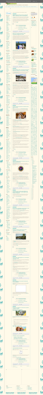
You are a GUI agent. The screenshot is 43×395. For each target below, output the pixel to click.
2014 (32, 194)
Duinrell (31, 101)
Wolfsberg (33, 153)
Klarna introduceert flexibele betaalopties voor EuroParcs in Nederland (34, 66)
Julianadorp (32, 114)
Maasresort (32, 122)
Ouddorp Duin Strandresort (7, 92)
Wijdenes (7, 82)
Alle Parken (8, 161)
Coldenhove (36, 98)
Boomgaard (32, 92)
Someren (33, 138)
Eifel (6, 184)
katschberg (35, 115)
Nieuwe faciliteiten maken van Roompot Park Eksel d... (34, 169)
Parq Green (32, 130)
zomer (36, 154)
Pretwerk (17, 295)
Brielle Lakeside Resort (8, 86)
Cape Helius (7, 87)
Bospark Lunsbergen (8, 43)
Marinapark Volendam (34, 123)
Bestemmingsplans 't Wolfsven (35, 59)
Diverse (33, 100)
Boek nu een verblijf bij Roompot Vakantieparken (21, 97)
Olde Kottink (7, 100)
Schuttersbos (32, 137)
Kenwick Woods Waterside (7, 201)
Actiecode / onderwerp (8, 20)
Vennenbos (7, 71)
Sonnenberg (35, 138)
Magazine (33, 122)
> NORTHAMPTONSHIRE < (8, 206)
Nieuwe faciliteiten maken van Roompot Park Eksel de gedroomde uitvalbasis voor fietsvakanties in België (21, 70)
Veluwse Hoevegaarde (34, 145)
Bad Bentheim (34, 89)
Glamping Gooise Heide (8, 78)
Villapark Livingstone (8, 155)
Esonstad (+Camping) (8, 55)
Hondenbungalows (8, 36)
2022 (32, 188)
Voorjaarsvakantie (8, 24)
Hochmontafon (8, 228)
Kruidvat (34, 117)
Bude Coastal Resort (8, 196)
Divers (14, 278)
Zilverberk (35, 154)
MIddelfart (7, 173)
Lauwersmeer (15, 158)
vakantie (31, 143)
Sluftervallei (15, 364)
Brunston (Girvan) (8, 216)
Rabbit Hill (7, 238)
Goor (36, 106)
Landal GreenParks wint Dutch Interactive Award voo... (34, 172)
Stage (36, 139)
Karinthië (7, 222)
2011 (32, 196)
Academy (33, 86)
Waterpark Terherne (8, 58)
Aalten (31, 86)
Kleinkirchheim (36, 116)
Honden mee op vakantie (7, 19)
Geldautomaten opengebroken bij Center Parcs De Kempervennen (34, 21)
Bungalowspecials (25, 63)
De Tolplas (7, 97)
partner (34, 130)
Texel (16, 364)
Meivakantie (7, 27)
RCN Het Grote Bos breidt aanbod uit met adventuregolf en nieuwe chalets (34, 70)
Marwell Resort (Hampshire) (7, 218)
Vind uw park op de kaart (20, 29)
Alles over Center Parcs (30, 387)
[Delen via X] (20, 66)
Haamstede (36, 108)
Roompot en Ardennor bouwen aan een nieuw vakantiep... (34, 176)
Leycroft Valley (7, 199)
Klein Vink (7, 109)
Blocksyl (36, 91)
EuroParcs (21, 6)
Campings (7, 30)
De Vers (35, 99)
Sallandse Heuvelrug (8, 101)
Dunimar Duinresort (8, 88)
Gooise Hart (33, 106)
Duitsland (33, 101)
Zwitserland (32, 155)
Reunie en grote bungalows (7, 38)
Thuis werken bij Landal (8, 31)
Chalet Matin (8, 227)
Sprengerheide (34, 139)
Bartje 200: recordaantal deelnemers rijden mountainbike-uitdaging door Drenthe (19, 34)
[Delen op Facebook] (21, 66)
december (33, 160)
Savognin (31, 136)
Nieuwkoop (32, 126)
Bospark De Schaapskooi (7, 117)
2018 (32, 191)
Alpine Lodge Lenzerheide (8, 233)
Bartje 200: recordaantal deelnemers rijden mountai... (34, 167)
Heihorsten (7, 68)
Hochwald (36, 111)
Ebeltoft (7, 171)
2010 (32, 197)
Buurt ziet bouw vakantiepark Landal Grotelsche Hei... (34, 174)
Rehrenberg (36, 132)
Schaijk (36, 136)
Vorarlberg (7, 226)
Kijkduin (7, 90)
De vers (34, 99)
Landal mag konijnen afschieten (17, 348)
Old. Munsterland (7, 191)
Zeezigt (33, 154)
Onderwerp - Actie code (33, 6)
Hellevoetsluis (36, 110)
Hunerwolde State (8, 45)
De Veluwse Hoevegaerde (7, 120)
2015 (32, 193)
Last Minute (7, 23)
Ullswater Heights (8, 211)
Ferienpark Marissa (8, 180)
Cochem (33, 98)
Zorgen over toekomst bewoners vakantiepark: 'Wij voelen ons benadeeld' (34, 65)
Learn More (34, 1)
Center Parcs (13, 6)
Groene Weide (35, 107)
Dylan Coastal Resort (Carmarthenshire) (8, 215)
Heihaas (34, 109)
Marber (35, 122)
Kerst (36, 115)
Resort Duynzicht (32, 133)
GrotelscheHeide (32, 108)
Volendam (32, 148)
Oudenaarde (34, 129)
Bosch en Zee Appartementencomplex (8, 131)
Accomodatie (36, 86)
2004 (32, 199)
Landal (15, 6)
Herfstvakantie (7, 29)
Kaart (29, 6)
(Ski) (9, 181)
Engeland (34, 103)
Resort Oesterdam (35, 133)
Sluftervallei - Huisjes (8, 134)
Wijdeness (16, 205)
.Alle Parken (7, 140)
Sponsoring (32, 139)
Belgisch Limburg (8, 167)
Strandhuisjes (7, 39)
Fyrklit (34, 105)
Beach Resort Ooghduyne (7, 74)
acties (14, 346)
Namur (36, 125)
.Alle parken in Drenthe (8, 42)
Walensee (32, 149)
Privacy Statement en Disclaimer (9, 387)
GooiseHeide (35, 106)
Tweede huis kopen (32, 18)
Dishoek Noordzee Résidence (8, 145)
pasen (36, 130)
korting (32, 117)
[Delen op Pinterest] (21, 66)
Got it (36, 1)
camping (31, 97)
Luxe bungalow (7, 37)
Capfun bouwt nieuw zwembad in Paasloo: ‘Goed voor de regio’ (34, 72)
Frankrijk (31, 105)
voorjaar (33, 148)
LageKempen (36, 117)
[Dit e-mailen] (19, 66)
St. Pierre (7, 154)
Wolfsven (34, 153)
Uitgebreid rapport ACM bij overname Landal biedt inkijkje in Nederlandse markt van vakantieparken (20, 15)
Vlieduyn (7, 137)
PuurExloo (35, 131)
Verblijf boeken (9, 6)
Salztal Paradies (8, 189)
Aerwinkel (7, 106)
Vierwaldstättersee (8, 234)
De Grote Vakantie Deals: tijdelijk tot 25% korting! (34, 63)
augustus (33, 163)
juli (32, 164)
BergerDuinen (36, 90)
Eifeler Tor (8, 185)
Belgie (31, 90)
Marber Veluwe (7, 123)
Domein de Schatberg (8, 107)
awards (14, 188)
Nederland (24, 6)
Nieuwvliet (34, 126)
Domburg (35, 100)
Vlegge (31, 147)
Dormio (36, 100)
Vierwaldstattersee (32, 146)
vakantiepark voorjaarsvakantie (33, 144)
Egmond (36, 102)
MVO (34, 125)
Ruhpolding (33, 135)
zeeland (31, 154)
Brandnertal (34, 93)
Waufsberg (7, 112)
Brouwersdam (32, 94)
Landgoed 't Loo (7, 122)
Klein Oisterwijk (7, 70)
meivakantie (36, 124)
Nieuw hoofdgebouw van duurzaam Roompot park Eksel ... (34, 179)
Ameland (7, 129)
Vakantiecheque (34, 143)
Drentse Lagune (7, 44)
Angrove (7, 204)
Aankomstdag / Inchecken (7, 16)
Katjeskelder (32, 115)
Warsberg (8, 188)
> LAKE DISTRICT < (8, 209)
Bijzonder (27, 6)
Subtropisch (7, 25)
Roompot (18, 6)
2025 (32, 158)
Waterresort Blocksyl (8, 102)
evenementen (36, 104)
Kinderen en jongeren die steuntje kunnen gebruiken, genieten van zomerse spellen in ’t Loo (34, 57)
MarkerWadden (32, 124)
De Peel (7, 66)
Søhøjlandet (8, 175)
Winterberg (8, 181)
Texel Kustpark (7, 135)
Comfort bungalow (8, 34)
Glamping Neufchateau (8, 166)
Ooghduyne (34, 128)
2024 (32, 159)
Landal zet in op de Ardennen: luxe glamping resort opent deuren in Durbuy (35, 54)
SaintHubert (36, 135)
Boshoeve (36, 92)
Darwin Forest (32, 99)
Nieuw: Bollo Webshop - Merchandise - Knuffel (35, 51)
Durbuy (36, 101)
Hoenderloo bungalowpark (7, 121)
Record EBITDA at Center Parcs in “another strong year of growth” (34, 23)
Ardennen (7, 163)
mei (34, 124)
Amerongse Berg (33, 88)
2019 (32, 190)
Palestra (36, 129)
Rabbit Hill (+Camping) (8, 124)
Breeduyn (36, 93)
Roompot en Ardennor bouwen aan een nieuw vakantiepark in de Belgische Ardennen (20, 230)
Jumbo (33, 114)
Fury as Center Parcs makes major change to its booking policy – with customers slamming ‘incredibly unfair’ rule (34, 25)
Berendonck (33, 90)
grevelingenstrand (32, 107)
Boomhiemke (7, 130)
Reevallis (34, 132)
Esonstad (7, 239)
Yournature (36, 153)
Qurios (36, 131)
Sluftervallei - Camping (8, 133)
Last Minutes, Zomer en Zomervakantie (18, 335)
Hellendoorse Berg (8, 99)
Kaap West (7, 132)
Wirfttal (7, 186)
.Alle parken (7, 65)
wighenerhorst (32, 152)
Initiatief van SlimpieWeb (30, 389)
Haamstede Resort (8, 149)
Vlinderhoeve (35, 147)
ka (34, 114)
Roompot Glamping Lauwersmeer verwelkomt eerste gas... (34, 170)
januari (32, 187)
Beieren (7, 178)
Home (6, 6)
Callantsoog (7, 76)
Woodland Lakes (7, 203)
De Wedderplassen (8, 61)
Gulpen (34, 108)
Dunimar (35, 101)
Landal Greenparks (18, 387)
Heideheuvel (32, 109)
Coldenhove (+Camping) (8, 118)
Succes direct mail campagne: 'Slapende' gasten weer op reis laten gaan (34, 71)
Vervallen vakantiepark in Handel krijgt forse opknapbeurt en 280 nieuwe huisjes (34, 48)
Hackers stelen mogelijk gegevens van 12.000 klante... (34, 178)
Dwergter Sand (34, 102)
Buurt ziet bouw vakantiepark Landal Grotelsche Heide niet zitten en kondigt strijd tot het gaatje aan (21, 208)
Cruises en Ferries (18, 389)
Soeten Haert (7, 153)
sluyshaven (36, 137)
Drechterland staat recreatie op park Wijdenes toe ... (34, 173)
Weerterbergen (7, 113)
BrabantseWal (32, 93)
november (33, 161)
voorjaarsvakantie (35, 148)
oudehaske (32, 129)
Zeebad (7, 158)
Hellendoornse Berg (33, 110)
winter (36, 152)
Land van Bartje (7, 47)
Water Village (7, 157)
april (32, 185)
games (36, 105)
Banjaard (36, 89)
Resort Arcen (7, 111)
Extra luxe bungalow (8, 35)
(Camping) (9, 186)
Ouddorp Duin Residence (7, 91)
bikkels (34, 91)
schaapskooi (34, 136)
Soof (36, 138)
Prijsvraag (33, 131)
